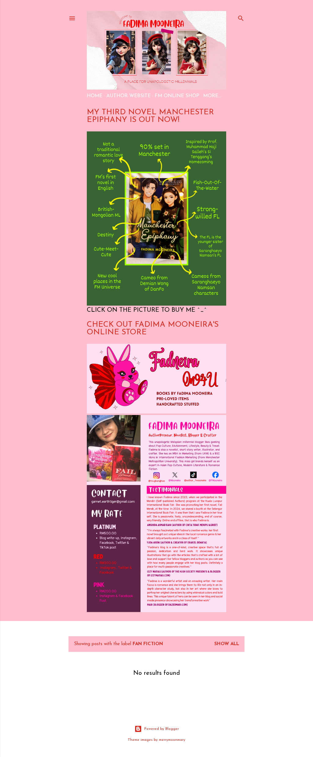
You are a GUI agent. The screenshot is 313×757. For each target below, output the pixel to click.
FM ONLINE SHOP (177, 96)
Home (94, 96)
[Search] (241, 17)
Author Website (128, 96)
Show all (226, 644)
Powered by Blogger (161, 729)
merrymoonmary (172, 740)
